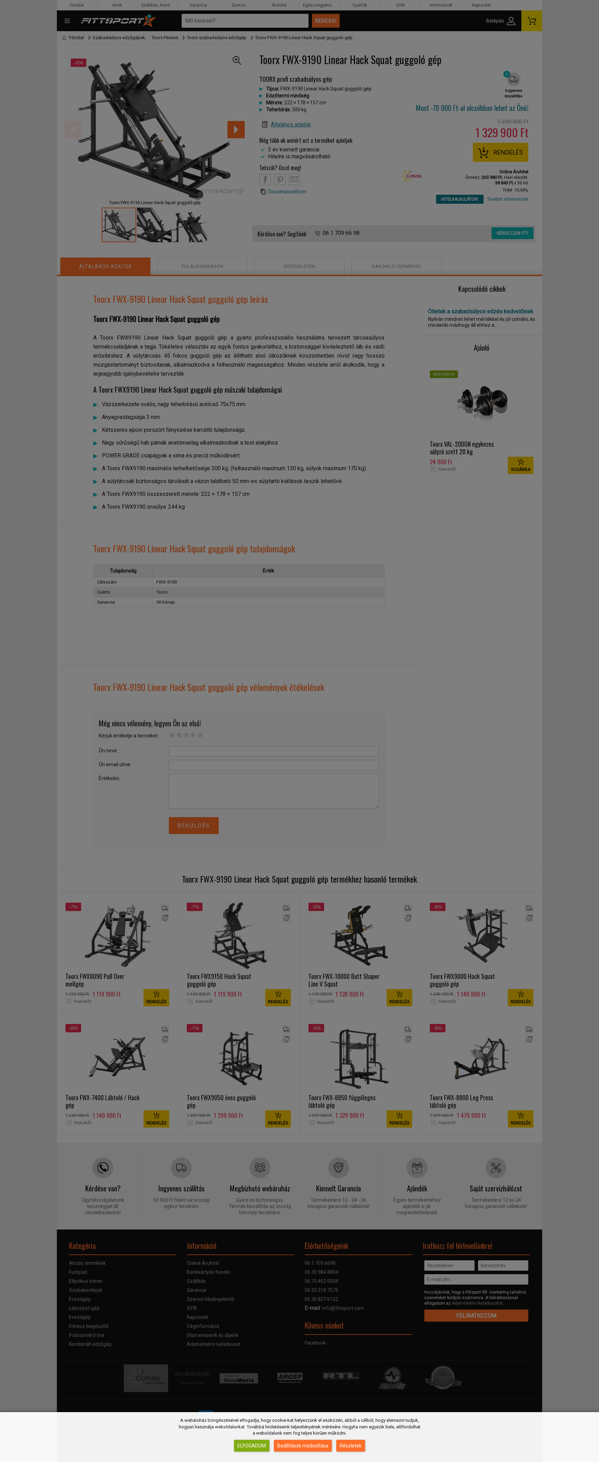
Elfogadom (251, 1445)
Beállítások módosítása (302, 1445)
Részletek (351, 1445)
